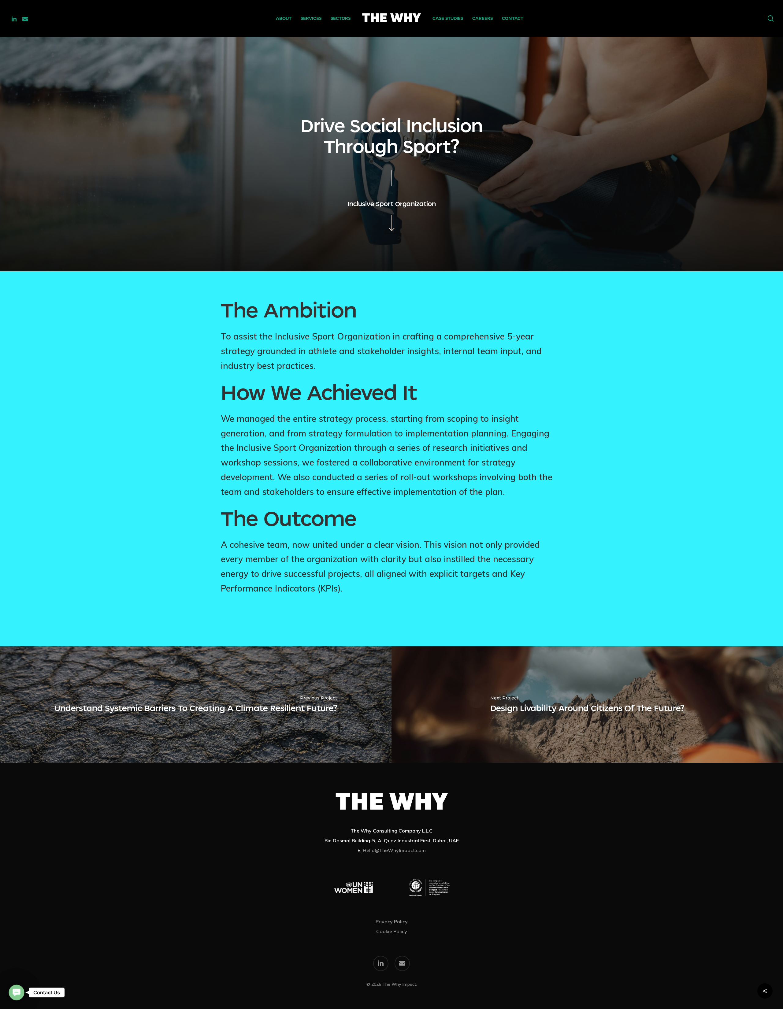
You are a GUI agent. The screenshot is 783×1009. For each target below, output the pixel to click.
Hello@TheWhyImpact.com (394, 850)
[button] (16, 992)
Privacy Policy (392, 921)
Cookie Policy (391, 931)
